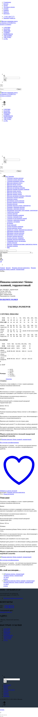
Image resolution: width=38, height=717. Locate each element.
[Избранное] (1, 257)
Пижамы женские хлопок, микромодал (19, 205)
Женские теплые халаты (14, 192)
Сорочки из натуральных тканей (17, 218)
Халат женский (11, 225)
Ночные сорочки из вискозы (15, 202)
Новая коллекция (9, 494)
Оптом (6, 5)
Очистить (9, 379)
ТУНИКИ (7, 32)
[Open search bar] (4, 76)
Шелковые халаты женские (15, 234)
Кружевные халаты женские (15, 200)
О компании (7, 2)
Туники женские (12, 242)
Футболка (10, 223)
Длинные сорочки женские (15, 178)
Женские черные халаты (14, 194)
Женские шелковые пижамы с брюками (19, 196)
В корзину (3, 381)
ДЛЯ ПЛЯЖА (8, 35)
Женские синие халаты (14, 191)
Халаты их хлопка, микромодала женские (19, 230)
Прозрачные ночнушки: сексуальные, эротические (22, 210)
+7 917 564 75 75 (9, 606)
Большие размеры (12, 246)
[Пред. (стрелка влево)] (0, 716)
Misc (8, 247)
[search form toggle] (1, 85)
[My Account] (1, 255)
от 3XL (6, 39)
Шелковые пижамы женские (15, 231)
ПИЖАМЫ (7, 30)
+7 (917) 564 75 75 (9, 16)
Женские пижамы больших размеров (18, 189)
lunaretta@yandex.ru (9, 18)
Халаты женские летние (14, 228)
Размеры (6, 10)
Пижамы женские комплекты (16, 239)
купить (6, 579)
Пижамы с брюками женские (16, 207)
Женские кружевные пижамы (16, 188)
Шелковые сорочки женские (15, 233)
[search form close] (0, 91)
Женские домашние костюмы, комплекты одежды (22, 244)
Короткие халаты (12, 199)
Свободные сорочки (13, 212)
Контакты (6, 13)
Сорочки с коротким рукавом (16, 220)
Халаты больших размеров (15, 226)
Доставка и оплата (9, 7)
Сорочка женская (12, 213)
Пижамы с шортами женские (16, 209)
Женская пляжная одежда (14, 183)
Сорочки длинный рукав (14, 217)
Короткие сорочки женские (15, 197)
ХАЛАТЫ (7, 29)
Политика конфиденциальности (13, 598)
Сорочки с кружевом (13, 221)
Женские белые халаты (14, 184)
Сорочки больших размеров (15, 215)
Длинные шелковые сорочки (15, 181)
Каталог (6, 4)
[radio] (12, 369)
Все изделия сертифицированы (9, 442)
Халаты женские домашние (15, 238)
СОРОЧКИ (7, 27)
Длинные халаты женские (15, 179)
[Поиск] (5, 80)
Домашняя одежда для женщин (16, 241)
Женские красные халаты (14, 186)
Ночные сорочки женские (15, 236)
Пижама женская (12, 204)
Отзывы (6, 8)
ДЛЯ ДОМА (7, 37)
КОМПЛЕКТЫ (8, 34)
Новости (6, 12)
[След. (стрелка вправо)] (2, 716)
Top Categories (9, 176)
